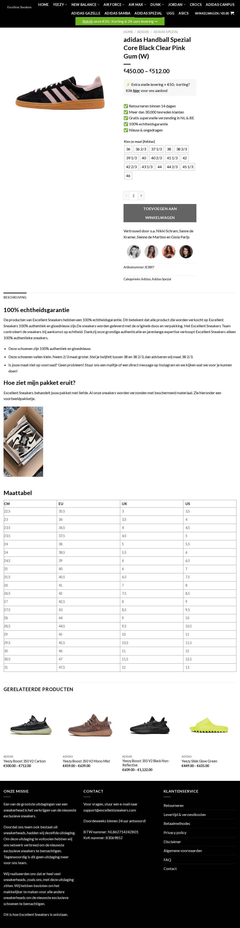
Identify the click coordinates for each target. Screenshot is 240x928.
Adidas (143, 32)
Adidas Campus (220, 5)
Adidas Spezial (148, 13)
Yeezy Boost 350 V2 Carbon (25, 761)
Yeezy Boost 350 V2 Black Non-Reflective (145, 763)
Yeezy (58, 5)
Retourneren (174, 805)
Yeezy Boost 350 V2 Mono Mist (86, 761)
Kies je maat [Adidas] (139, 141)
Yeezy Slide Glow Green (199, 761)
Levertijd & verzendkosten (185, 814)
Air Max (136, 5)
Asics (183, 13)
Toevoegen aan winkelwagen (160, 213)
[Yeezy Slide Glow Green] (209, 725)
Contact (170, 868)
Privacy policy (175, 832)
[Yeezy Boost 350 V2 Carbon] (31, 725)
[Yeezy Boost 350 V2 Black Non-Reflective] (149, 725)
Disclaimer (172, 841)
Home (43, 5)
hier (136, 90)
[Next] (236, 738)
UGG (171, 13)
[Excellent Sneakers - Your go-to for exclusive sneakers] (20, 7)
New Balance (83, 5)
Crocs (196, 5)
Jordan (175, 5)
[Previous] (3, 738)
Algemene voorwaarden (183, 850)
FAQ (167, 859)
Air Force (112, 5)
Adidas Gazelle (85, 13)
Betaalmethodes (177, 823)
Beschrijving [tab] (15, 297)
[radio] (128, 149)
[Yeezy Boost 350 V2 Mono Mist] (90, 725)
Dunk (155, 5)
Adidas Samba (117, 13)
